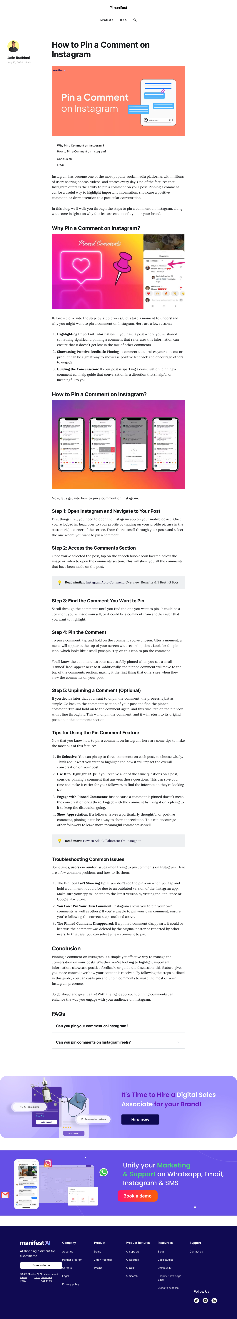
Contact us (196, 1251)
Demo (97, 1251)
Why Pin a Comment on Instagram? (80, 145)
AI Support (132, 1251)
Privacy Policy (23, 1279)
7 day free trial (103, 1259)
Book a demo (137, 1196)
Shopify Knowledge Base (169, 1277)
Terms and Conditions (46, 1279)
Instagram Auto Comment (105, 582)
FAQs (60, 165)
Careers (67, 1267)
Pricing (98, 1267)
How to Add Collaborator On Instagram (112, 841)
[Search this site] (135, 20)
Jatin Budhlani (18, 58)
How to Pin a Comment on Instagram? (81, 151)
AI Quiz (130, 1267)
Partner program (72, 1259)
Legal (37, 1277)
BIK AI (124, 19)
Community (164, 1267)
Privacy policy (70, 1284)
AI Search (132, 1276)
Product (99, 1243)
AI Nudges (132, 1259)
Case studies (165, 1259)
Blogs (161, 1251)
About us (67, 1251)
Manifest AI (107, 19)
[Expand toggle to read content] (179, 1026)
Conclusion (64, 159)
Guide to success (168, 1287)
